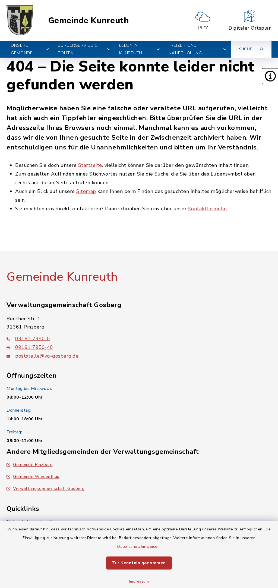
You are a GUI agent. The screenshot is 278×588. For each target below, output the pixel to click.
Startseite (90, 165)
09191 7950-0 (32, 338)
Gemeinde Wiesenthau (36, 477)
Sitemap (86, 191)
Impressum (139, 581)
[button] (270, 76)
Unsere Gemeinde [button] (22, 49)
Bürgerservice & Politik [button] (78, 49)
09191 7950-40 (34, 347)
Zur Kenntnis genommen (139, 563)
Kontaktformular (208, 208)
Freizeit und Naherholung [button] (185, 49)
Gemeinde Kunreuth (88, 20)
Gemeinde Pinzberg (33, 465)
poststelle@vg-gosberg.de (46, 356)
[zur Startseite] (20, 20)
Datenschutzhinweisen (138, 546)
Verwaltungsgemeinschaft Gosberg (49, 489)
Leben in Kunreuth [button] (130, 49)
